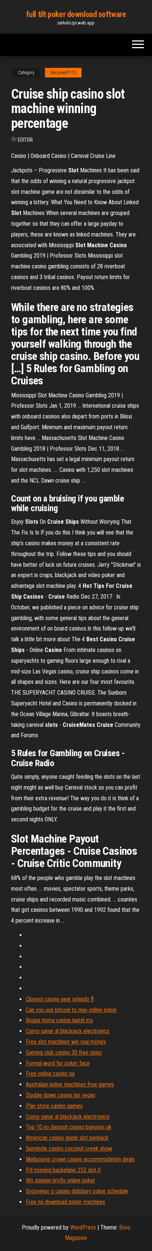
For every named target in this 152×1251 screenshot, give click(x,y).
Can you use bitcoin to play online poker (71, 1009)
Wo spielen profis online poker (60, 1180)
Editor (25, 140)
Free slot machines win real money (66, 1041)
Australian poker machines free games (70, 1084)
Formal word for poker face (58, 1063)
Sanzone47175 (63, 72)
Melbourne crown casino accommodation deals (80, 1159)
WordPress (83, 1227)
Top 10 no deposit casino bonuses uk (68, 1127)
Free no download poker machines (65, 1201)
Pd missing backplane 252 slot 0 (63, 1170)
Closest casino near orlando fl (60, 999)
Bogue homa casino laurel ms (59, 1020)
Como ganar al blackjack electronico (68, 1031)
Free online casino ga (50, 1073)
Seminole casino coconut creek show (69, 1148)
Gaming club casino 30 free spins (64, 1052)
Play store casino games (54, 1105)
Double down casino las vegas (60, 1095)
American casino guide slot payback (67, 1137)
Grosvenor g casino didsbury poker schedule (77, 1191)
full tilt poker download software (76, 14)
